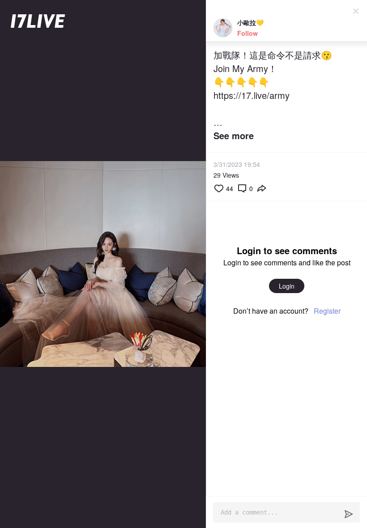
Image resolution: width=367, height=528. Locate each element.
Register (327, 311)
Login (286, 285)
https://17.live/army (251, 95)
